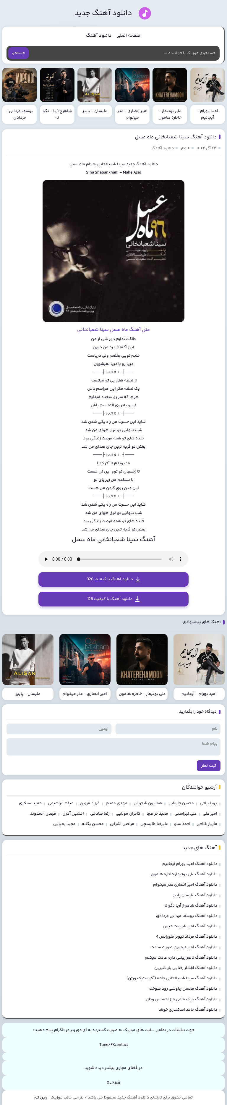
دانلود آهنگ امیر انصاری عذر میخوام (185, 884)
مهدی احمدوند (43, 813)
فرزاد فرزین (90, 803)
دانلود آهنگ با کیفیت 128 (109, 599)
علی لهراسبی (185, 813)
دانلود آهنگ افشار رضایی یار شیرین (185, 968)
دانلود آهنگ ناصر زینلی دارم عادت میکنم (181, 957)
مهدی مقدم (116, 803)
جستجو (18, 53)
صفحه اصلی (128, 35)
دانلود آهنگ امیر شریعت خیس (190, 926)
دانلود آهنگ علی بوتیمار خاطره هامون (184, 874)
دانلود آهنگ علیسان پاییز (195, 895)
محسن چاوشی (181, 803)
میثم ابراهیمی (61, 803)
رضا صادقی (100, 813)
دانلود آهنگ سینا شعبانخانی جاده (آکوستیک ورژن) (172, 978)
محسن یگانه (93, 824)
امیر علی (210, 813)
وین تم (41, 1097)
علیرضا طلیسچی (154, 824)
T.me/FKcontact (113, 1045)
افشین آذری (73, 813)
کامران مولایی (128, 813)
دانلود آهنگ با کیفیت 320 (110, 579)
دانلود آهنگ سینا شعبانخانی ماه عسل (176, 137)
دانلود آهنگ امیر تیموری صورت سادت (183, 947)
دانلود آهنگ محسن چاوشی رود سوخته (182, 989)
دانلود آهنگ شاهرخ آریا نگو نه (190, 905)
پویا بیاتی (208, 803)
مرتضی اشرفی (122, 824)
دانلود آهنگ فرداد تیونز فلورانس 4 (186, 936)
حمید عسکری (30, 803)
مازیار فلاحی (207, 824)
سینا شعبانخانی (111, 164)
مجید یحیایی (64, 824)
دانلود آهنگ (99, 35)
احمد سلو (182, 824)
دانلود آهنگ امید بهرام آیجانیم (189, 864)
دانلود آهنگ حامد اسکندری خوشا (187, 1010)
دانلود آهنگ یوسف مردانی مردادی (186, 916)
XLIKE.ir (114, 1083)
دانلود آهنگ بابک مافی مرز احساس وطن (181, 999)
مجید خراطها (157, 813)
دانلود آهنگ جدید (103, 13)
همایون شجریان (148, 803)
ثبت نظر (208, 765)
